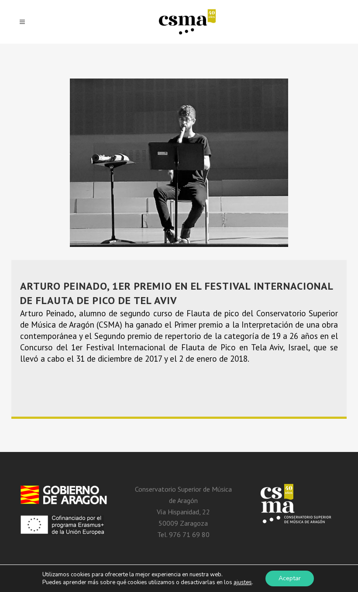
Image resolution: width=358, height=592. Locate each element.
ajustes (243, 582)
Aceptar (290, 578)
